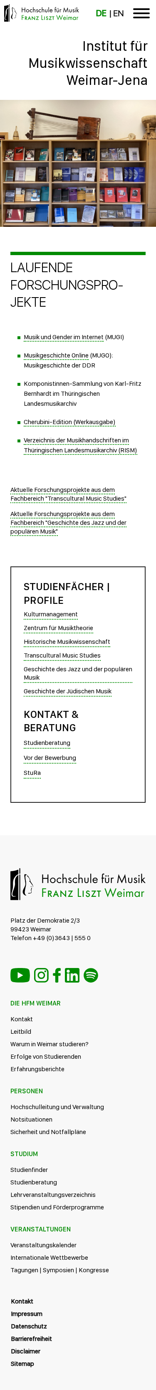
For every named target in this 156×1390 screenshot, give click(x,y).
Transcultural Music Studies (62, 655)
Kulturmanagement (51, 614)
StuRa (32, 773)
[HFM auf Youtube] (20, 975)
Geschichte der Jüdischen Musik (67, 691)
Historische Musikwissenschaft (67, 641)
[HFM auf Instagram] (41, 975)
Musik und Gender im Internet (64, 337)
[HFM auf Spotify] (91, 975)
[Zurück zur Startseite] (78, 110)
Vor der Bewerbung (50, 758)
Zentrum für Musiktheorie (58, 628)
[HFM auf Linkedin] (72, 975)
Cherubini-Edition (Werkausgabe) (70, 422)
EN (118, 13)
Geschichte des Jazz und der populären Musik (78, 673)
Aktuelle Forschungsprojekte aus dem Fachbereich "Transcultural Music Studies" (68, 494)
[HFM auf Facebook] (57, 975)
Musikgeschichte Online (56, 355)
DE (101, 13)
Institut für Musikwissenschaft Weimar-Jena (88, 62)
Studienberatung (47, 743)
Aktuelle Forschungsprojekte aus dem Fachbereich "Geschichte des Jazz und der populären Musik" (68, 522)
